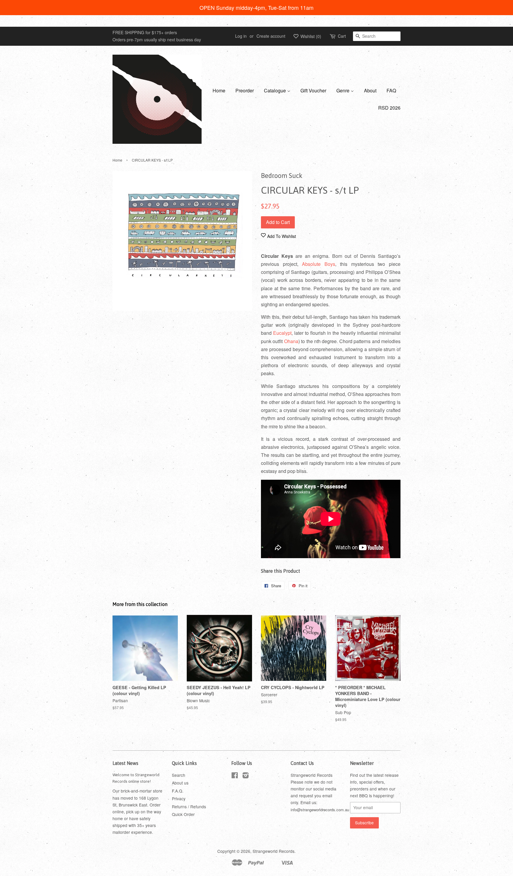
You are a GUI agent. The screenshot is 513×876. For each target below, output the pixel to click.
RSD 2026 (389, 107)
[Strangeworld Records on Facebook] (234, 776)
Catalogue (275, 90)
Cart (342, 36)
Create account (270, 36)
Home (219, 90)
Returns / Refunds (189, 806)
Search (178, 775)
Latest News (125, 763)
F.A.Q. (177, 791)
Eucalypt (282, 332)
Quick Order (183, 814)
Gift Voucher (313, 90)
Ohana (291, 341)
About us (180, 783)
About (370, 90)
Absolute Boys (318, 264)
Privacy (179, 798)
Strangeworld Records (273, 851)
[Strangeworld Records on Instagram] (245, 776)
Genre (343, 90)
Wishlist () (310, 36)
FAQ (391, 90)
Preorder (244, 90)
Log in (241, 36)
